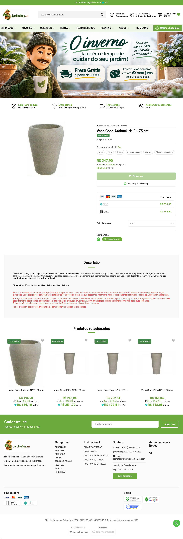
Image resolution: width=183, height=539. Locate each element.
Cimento (116, 126)
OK (172, 223)
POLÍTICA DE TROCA (94, 459)
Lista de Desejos (113, 239)
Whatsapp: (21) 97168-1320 (128, 451)
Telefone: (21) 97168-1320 (127, 447)
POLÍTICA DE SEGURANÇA (96, 455)
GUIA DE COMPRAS (93, 447)
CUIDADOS (60, 454)
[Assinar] (170, 424)
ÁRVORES (59, 450)
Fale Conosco (125, 476)
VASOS (108, 126)
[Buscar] (102, 14)
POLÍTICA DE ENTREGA (95, 464)
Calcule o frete (104, 223)
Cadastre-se (150, 16)
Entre (138, 16)
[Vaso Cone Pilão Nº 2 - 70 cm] (113, 372)
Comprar (138, 176)
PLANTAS (59, 465)
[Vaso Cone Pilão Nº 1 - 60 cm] (157, 372)
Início (101, 126)
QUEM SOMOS (90, 451)
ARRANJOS (60, 447)
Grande (124, 126)
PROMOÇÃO (60, 472)
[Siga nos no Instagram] (150, 453)
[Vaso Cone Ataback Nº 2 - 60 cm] (26, 372)
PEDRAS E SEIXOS (63, 461)
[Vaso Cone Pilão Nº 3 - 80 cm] (70, 372)
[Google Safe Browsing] (151, 499)
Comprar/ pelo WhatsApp (137, 184)
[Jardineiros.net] (16, 15)
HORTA (58, 457)
